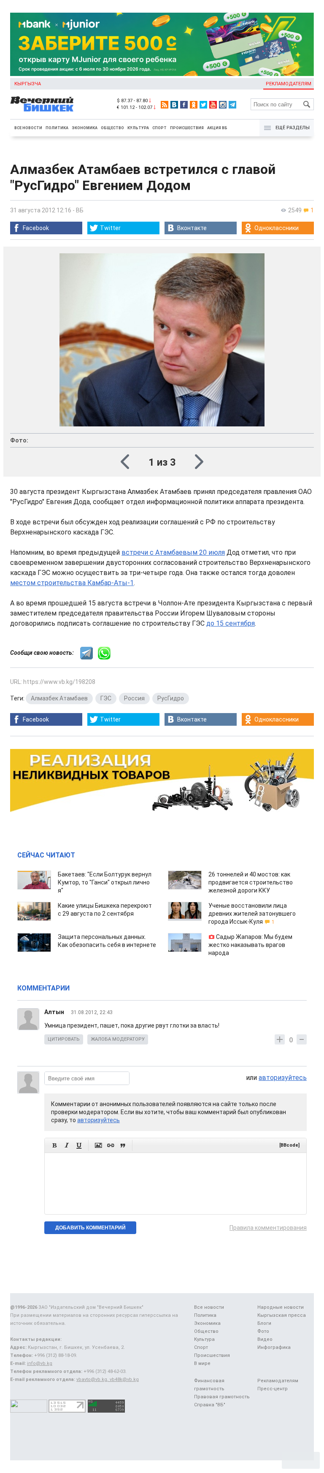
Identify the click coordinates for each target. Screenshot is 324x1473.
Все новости (28, 128)
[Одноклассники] (193, 105)
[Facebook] (184, 105)
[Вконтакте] (174, 105)
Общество (112, 128)
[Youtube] (213, 105)
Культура (138, 128)
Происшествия (187, 128)
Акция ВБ (217, 128)
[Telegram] (232, 105)
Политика (57, 128)
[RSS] (164, 105)
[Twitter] (203, 105)
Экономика (84, 128)
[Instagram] (223, 105)
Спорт (159, 128)
